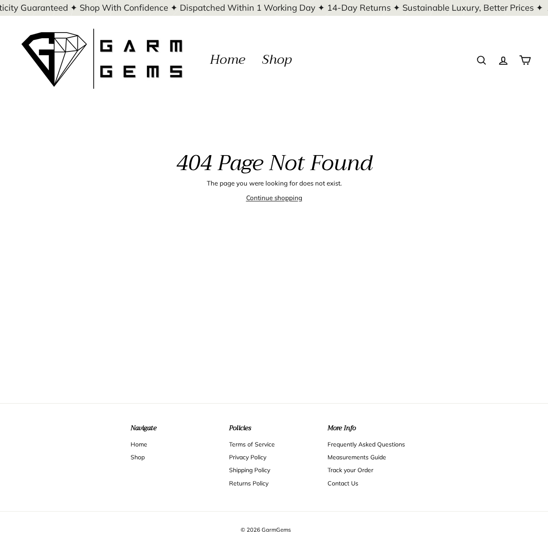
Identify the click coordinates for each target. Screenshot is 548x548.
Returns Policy (248, 483)
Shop (277, 59)
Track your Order (350, 470)
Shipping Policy (249, 470)
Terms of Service (252, 444)
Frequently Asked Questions (366, 444)
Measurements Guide (357, 457)
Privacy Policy (247, 457)
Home (227, 59)
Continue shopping (274, 198)
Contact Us (343, 483)
